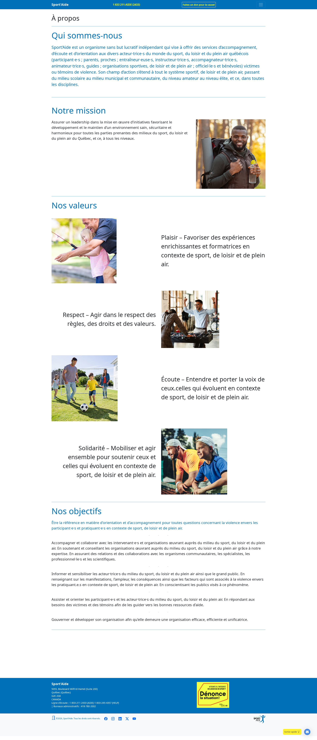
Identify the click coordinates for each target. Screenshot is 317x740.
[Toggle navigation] (260, 4)
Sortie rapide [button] (290, 731)
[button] (199, 4)
